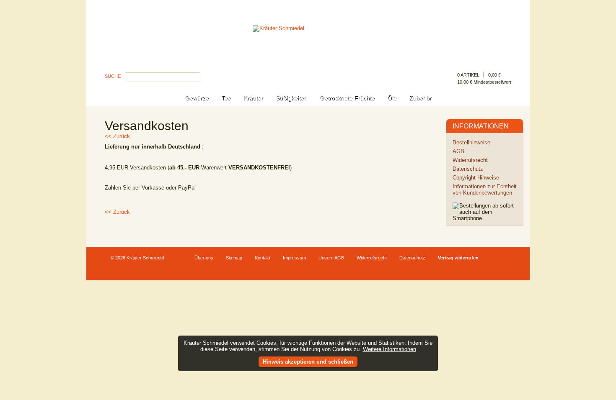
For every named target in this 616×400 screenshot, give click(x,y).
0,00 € (494, 74)
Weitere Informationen (389, 349)
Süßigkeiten (291, 98)
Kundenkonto (496, 7)
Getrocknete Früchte (347, 98)
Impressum (294, 257)
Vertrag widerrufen (458, 257)
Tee (226, 98)
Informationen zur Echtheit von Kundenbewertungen (485, 189)
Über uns (203, 257)
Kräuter (253, 98)
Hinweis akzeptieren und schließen (308, 362)
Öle (391, 98)
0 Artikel (468, 74)
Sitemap (234, 257)
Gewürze (197, 98)
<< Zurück (117, 136)
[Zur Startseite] (308, 51)
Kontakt (262, 257)
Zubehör (420, 98)
